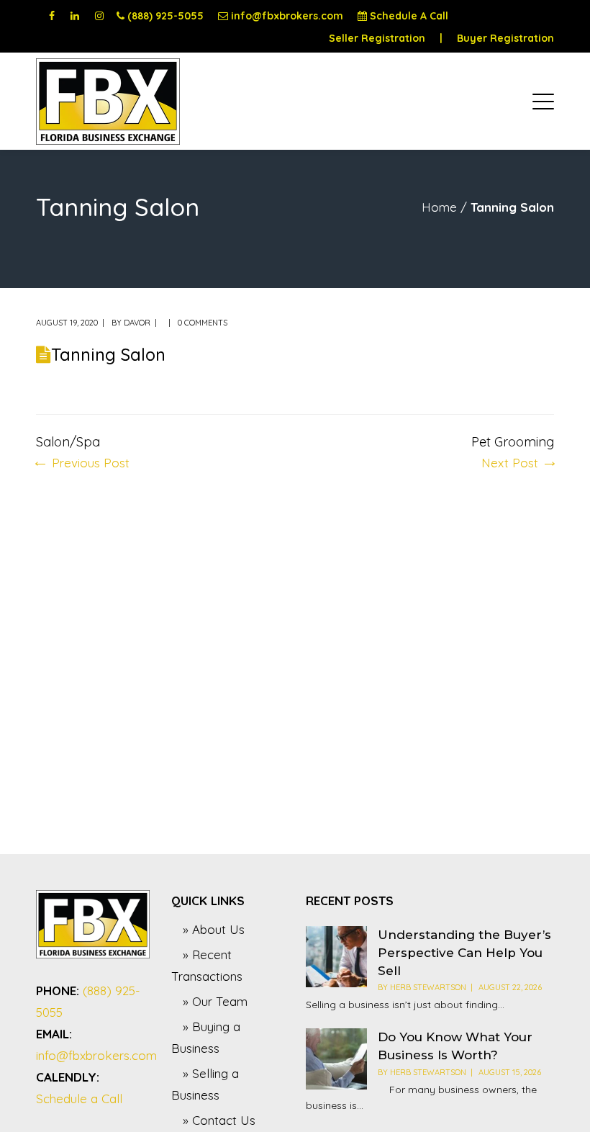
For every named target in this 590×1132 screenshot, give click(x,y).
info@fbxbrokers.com (287, 15)
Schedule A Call (409, 15)
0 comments (202, 323)
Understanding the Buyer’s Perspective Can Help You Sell (464, 952)
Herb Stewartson (428, 987)
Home (439, 207)
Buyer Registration (505, 38)
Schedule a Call (79, 1098)
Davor (137, 323)
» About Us (214, 929)
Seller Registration (377, 38)
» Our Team (215, 1001)
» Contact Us (219, 1120)
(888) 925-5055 (165, 15)
